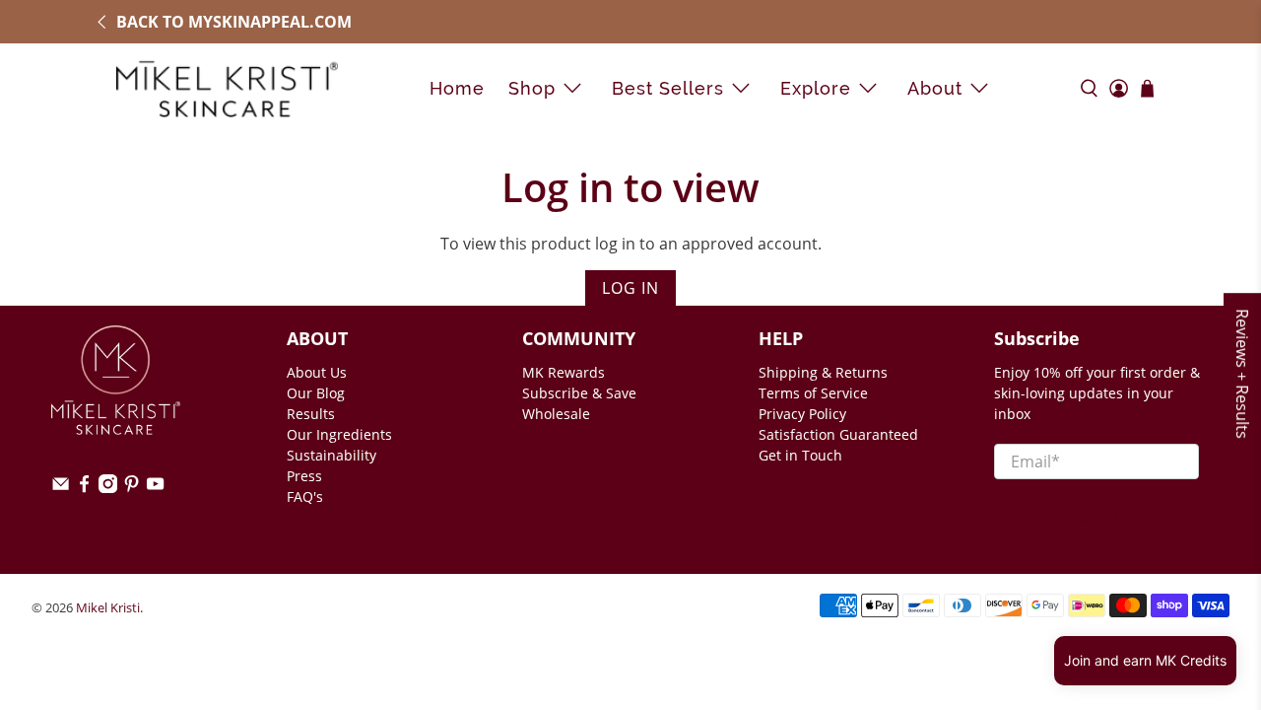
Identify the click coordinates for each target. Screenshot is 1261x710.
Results (311, 413)
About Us (317, 372)
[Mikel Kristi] (227, 88)
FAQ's (305, 496)
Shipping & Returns (823, 372)
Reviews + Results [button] (1242, 374)
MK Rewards (563, 372)
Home (457, 88)
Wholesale (556, 413)
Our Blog (316, 393)
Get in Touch (800, 455)
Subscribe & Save (579, 393)
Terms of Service (813, 393)
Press (304, 475)
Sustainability (331, 455)
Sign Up (1096, 517)
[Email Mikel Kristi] (60, 487)
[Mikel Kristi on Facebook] (84, 487)
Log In (630, 288)
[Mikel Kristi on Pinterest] (131, 487)
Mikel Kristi (108, 607)
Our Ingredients (339, 434)
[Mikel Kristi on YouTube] (155, 487)
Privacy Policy (802, 413)
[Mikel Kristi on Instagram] (108, 487)
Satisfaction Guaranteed (838, 434)
